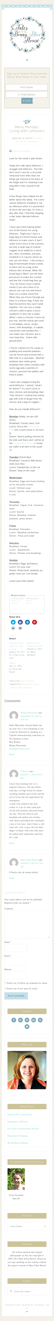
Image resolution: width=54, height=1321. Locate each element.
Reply (12, 754)
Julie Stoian (39, 1305)
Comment (8, 908)
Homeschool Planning (18, 1135)
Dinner (12, 662)
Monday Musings (29, 601)
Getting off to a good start (20, 1114)
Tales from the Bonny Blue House (27, 34)
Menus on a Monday (16, 601)
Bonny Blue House (30, 684)
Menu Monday (25, 688)
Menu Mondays (28, 681)
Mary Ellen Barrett (29, 859)
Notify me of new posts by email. (22, 988)
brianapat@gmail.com (19, 748)
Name (7, 942)
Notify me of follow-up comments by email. (27, 983)
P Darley (25, 771)
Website (8, 969)
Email (8, 955)
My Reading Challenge (18, 1142)
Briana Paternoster (29, 712)
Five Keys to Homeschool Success (23, 1128)
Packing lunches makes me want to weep (16, 645)
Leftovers (13, 688)
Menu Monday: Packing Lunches (35, 644)
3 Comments (32, 141)
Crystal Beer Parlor (23, 443)
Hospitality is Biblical (18, 1121)
